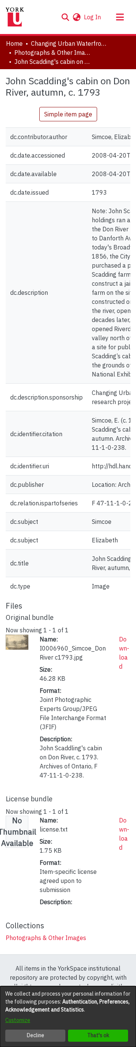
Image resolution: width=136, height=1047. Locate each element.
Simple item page (68, 114)
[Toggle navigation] (119, 17)
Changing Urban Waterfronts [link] (69, 43)
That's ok (98, 1035)
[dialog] (68, 1016)
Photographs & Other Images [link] (52, 52)
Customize (17, 1020)
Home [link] (14, 43)
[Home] (15, 17)
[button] (65, 17)
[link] (46, 938)
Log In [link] (93, 17)
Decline (35, 1035)
